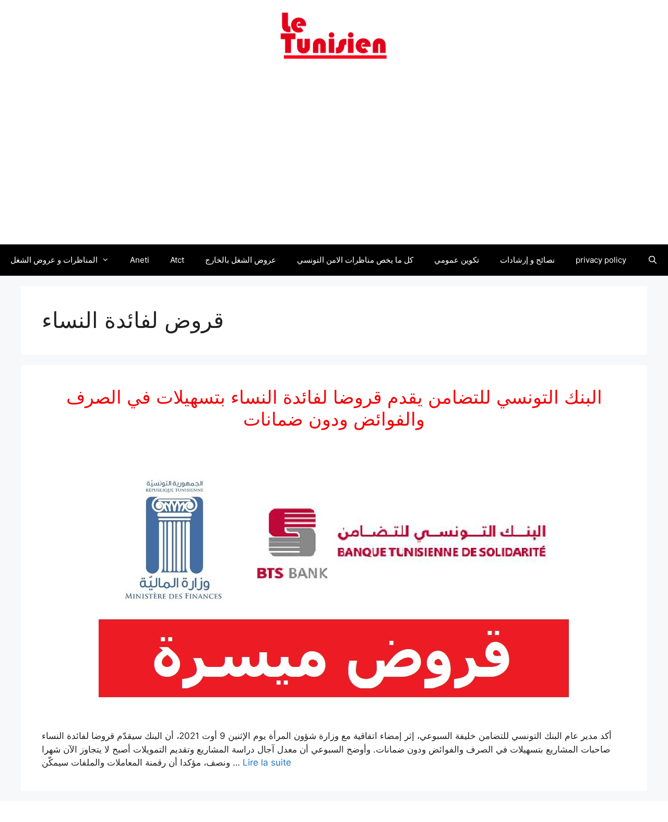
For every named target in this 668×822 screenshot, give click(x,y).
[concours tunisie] (334, 35)
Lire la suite (267, 762)
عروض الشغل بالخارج (240, 260)
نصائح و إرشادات (527, 260)
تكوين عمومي (456, 260)
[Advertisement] (334, 158)
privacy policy (601, 260)
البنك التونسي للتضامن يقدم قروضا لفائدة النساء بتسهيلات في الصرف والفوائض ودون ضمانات (334, 408)
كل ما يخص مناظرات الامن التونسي (355, 260)
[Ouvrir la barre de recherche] (652, 260)
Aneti (139, 260)
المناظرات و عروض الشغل (54, 260)
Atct (177, 260)
